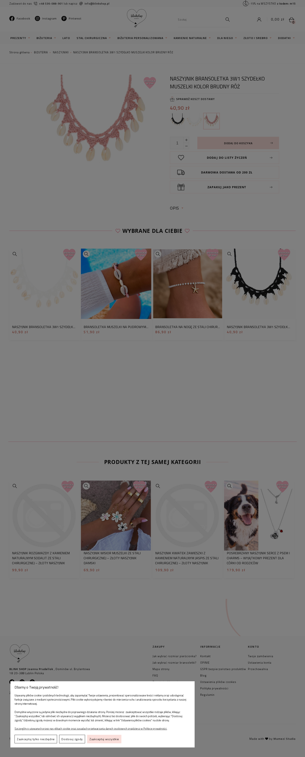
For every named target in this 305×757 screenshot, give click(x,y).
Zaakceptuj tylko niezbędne (36, 739)
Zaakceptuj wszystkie (104, 739)
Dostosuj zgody (72, 739)
